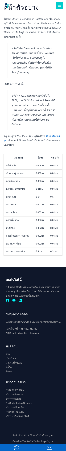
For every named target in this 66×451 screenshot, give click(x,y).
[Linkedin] (20, 300)
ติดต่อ (9, 371)
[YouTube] (14, 300)
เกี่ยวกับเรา (11, 358)
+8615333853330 (28, 328)
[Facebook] (7, 300)
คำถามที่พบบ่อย (14, 362)
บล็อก (9, 367)
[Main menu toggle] (59, 5)
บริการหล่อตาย (13, 398)
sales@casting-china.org (25, 333)
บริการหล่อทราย (14, 394)
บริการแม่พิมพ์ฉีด (15, 407)
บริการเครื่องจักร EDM (17, 416)
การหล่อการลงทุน (15, 390)
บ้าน (8, 354)
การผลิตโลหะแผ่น (15, 411)
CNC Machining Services (19, 403)
